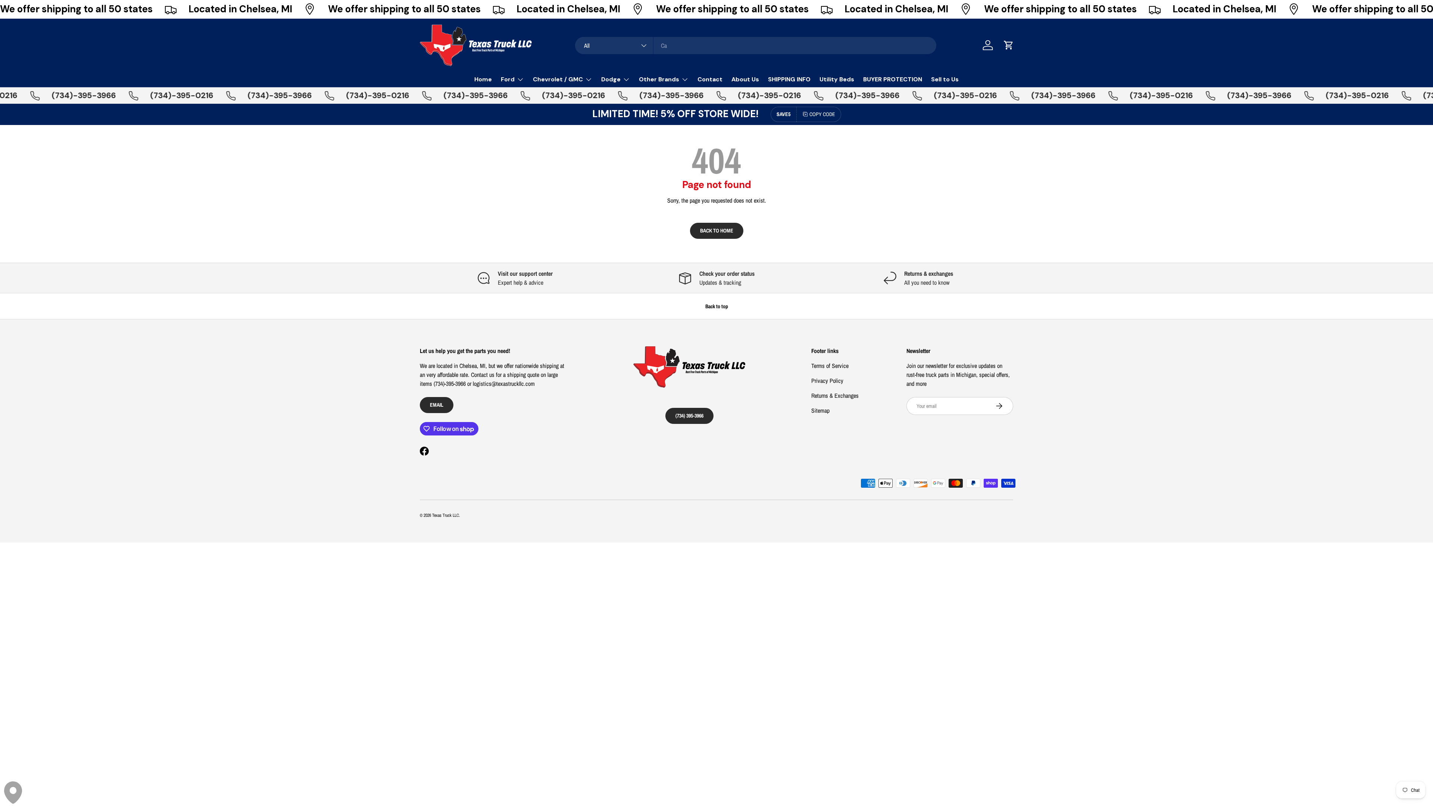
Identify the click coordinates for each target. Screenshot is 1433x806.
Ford (508, 79)
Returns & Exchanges (835, 395)
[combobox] (755, 45)
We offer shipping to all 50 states (76, 9)
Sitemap (820, 410)
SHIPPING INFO (789, 79)
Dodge (611, 79)
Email (436, 404)
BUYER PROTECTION (892, 79)
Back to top (716, 306)
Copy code (822, 114)
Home (483, 79)
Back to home (716, 230)
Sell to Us (945, 79)
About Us (745, 79)
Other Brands (659, 79)
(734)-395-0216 (160, 95)
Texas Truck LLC (445, 515)
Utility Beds (836, 79)
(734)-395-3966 (63, 95)
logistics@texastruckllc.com (504, 383)
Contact (709, 79)
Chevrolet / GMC (558, 79)
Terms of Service (830, 366)
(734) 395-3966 (689, 415)
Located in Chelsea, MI (240, 9)
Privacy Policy (827, 381)
